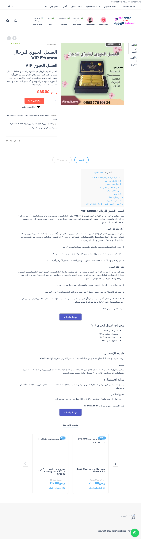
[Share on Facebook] (20, 140)
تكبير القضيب (15, 115)
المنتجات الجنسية (128, 6)
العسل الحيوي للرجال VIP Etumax (25, 124)
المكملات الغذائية (93, 6)
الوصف (81, 160)
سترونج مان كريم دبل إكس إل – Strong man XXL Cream (51, 471)
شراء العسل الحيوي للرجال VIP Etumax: (104, 204)
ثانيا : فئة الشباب (114, 184)
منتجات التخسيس (111, 6)
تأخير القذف (24, 115)
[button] (15, 20)
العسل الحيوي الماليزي (45, 124)
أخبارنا (64, 6)
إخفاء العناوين (98, 172)
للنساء (55, 119)
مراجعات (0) (62, 160)
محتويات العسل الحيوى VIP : (110, 187)
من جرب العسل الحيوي (36, 128)
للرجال (8, 115)
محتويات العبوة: (115, 200)
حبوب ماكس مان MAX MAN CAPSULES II (91, 470)
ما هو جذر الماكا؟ (51, 6)
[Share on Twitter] (16, 140)
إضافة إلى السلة (34, 100)
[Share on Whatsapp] (8, 140)
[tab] (81, 160)
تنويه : (118, 194)
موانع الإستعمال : (115, 197)
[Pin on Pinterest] (12, 140)
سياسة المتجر (76, 6)
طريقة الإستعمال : (114, 190)
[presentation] (66, 74)
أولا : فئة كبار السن (113, 180)
